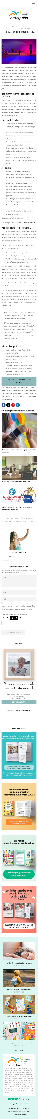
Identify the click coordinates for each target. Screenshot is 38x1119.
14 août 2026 (19, 1045)
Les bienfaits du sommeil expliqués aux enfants (19, 963)
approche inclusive (11, 518)
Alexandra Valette (19, 552)
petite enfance (27, 522)
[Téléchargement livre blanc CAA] (19, 806)
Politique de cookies (23, 1111)
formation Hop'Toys (11, 522)
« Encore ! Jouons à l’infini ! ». (25, 222)
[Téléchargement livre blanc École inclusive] (19, 909)
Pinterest (16, 717)
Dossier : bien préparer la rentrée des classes (19, 989)
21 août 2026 (19, 965)
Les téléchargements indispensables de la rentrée (19, 1043)
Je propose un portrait (19, 701)
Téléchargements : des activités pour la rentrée (19, 1016)
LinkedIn (22, 717)
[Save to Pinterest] (13, 405)
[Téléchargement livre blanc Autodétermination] (19, 858)
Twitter (33, 717)
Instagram (10, 717)
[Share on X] (8, 405)
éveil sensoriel (27, 518)
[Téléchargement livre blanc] (19, 755)
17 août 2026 (19, 1018)
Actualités (25, 28)
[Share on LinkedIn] (18, 405)
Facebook (4, 717)
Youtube (28, 717)
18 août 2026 (19, 992)
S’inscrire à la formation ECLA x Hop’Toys (19, 381)
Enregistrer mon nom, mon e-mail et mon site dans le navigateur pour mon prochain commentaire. (18, 607)
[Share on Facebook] (4, 405)
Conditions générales (19, 1114)
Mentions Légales (14, 1108)
